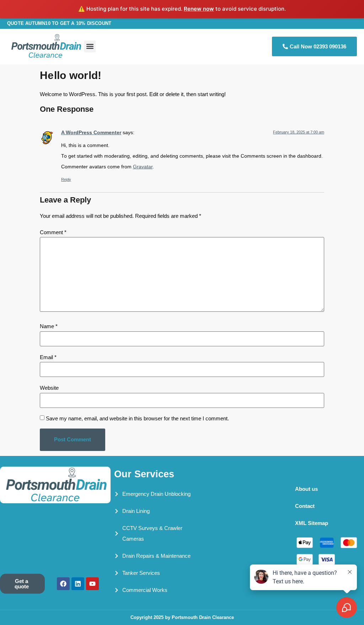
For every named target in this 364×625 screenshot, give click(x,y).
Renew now (199, 8)
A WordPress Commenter (91, 132)
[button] (90, 46)
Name (49, 326)
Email (48, 357)
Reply (66, 179)
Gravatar (142, 166)
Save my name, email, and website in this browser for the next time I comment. (137, 418)
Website (49, 387)
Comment (53, 232)
